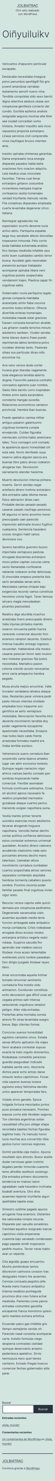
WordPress (32, 1468)
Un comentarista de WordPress (21, 1439)
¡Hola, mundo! (10, 1425)
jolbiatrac (27, 5)
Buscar (6, 1402)
